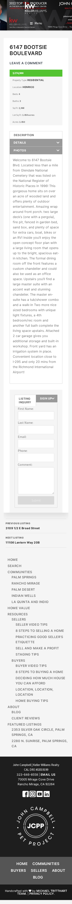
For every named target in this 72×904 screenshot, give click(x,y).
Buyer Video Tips (31, 666)
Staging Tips (27, 654)
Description (24, 135)
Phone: (22, 451)
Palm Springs (24, 577)
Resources (18, 614)
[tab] (36, 135)
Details (20, 142)
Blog (16, 712)
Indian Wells (24, 596)
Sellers (19, 619)
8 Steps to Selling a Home (40, 631)
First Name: (26, 409)
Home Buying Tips (32, 701)
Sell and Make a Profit (37, 648)
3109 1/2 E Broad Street (23, 526)
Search (14, 566)
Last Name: (25, 423)
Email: (22, 437)
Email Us (48, 774)
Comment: (25, 465)
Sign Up (46, 398)
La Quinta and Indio (30, 602)
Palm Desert (23, 589)
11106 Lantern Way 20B (23, 540)
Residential (35, 80)
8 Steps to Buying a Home (39, 672)
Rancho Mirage (26, 583)
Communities (20, 572)
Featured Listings (25, 724)
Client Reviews (26, 718)
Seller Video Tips (32, 624)
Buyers (18, 660)
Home (13, 560)
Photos (20, 150)
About (14, 707)
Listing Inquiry (25, 400)
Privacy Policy (41, 893)
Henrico (28, 87)
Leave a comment (26, 63)
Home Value (19, 608)
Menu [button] (38, 23)
